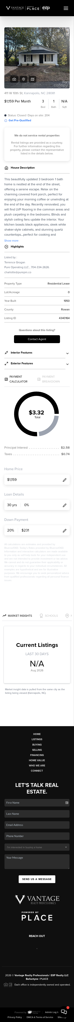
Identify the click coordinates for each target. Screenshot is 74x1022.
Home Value (37, 760)
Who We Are (37, 765)
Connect (37, 770)
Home (37, 734)
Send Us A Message (37, 879)
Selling (37, 749)
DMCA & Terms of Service (40, 1017)
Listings (37, 739)
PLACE (44, 978)
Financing (37, 755)
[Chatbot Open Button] (64, 1012)
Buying (37, 744)
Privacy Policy (15, 1017)
